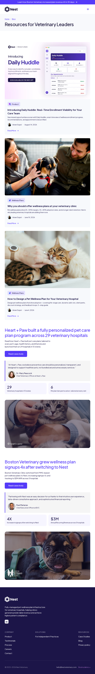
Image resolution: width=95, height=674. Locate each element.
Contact (8, 653)
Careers (8, 649)
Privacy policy (84, 645)
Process (8, 645)
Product (8, 636)
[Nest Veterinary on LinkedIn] (6, 621)
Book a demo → (84, 667)
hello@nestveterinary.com (66, 667)
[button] (88, 9)
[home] (11, 9)
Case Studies (84, 636)
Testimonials (10, 641)
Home (7, 19)
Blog (14, 19)
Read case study (15, 354)
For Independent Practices (47, 636)
